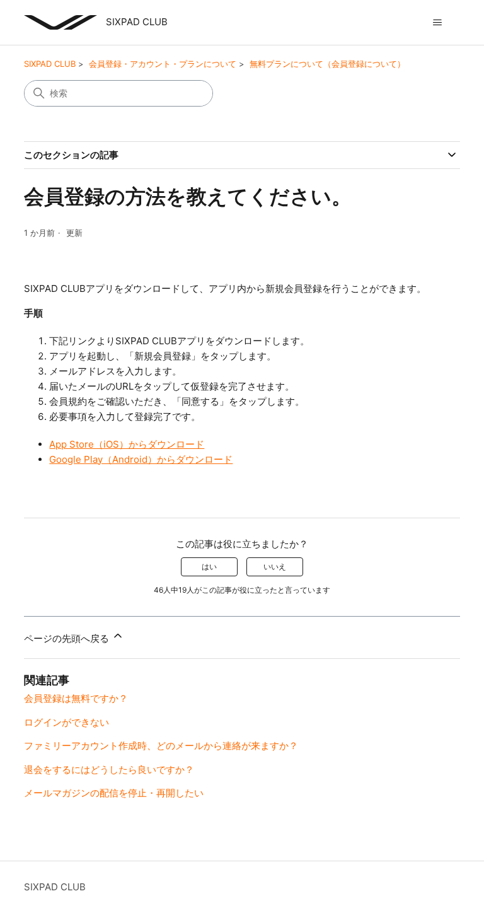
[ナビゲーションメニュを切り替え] (437, 23)
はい (209, 566)
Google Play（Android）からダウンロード (141, 459)
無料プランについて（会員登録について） (327, 64)
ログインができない (66, 722)
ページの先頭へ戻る (68, 638)
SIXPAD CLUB (50, 64)
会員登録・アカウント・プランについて (162, 64)
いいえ (274, 566)
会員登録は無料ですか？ (76, 698)
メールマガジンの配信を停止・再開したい (114, 793)
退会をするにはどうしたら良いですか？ (109, 770)
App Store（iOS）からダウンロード (126, 444)
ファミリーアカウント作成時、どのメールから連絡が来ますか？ (161, 746)
